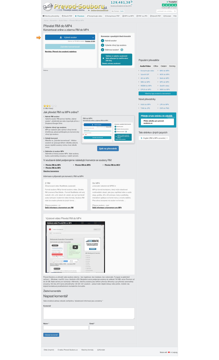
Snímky (172, 65)
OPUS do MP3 (146, 89)
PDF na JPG (142, 16)
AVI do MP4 (145, 78)
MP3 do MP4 (164, 82)
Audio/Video (145, 66)
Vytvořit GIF (145, 74)
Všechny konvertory (51, 171)
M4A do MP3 (164, 78)
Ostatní (164, 65)
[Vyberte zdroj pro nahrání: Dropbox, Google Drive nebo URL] (93, 37)
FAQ (175, 16)
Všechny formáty (87, 350)
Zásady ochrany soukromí (111, 63)
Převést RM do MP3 (53, 165)
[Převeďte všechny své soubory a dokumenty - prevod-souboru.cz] (75, 6)
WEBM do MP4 (146, 86)
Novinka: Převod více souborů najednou (61, 51)
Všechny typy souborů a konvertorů (158, 93)
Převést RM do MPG (83, 165)
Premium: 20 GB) (90, 41)
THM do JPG (145, 108)
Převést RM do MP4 (53, 168)
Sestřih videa (164, 86)
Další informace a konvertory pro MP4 (107, 207)
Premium (80, 16)
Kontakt (168, 16)
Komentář (47, 306)
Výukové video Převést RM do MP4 (59, 223)
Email (92, 323)
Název (46, 323)
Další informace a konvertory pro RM (59, 207)
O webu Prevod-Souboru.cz (68, 350)
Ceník (122, 11)
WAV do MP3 (145, 82)
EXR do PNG (164, 108)
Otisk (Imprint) (49, 350)
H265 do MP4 (146, 104)
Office (155, 65)
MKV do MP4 (164, 70)
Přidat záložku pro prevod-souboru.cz (154, 122)
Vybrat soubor (69, 37)
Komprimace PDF (113, 16)
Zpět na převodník (108, 148)
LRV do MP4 (164, 104)
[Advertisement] (198, 16)
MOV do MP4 (164, 74)
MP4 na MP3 (129, 16)
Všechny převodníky (52, 16)
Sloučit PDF (68, 16)
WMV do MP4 (165, 89)
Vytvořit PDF (156, 16)
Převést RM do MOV (112, 165)
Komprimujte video (95, 16)
